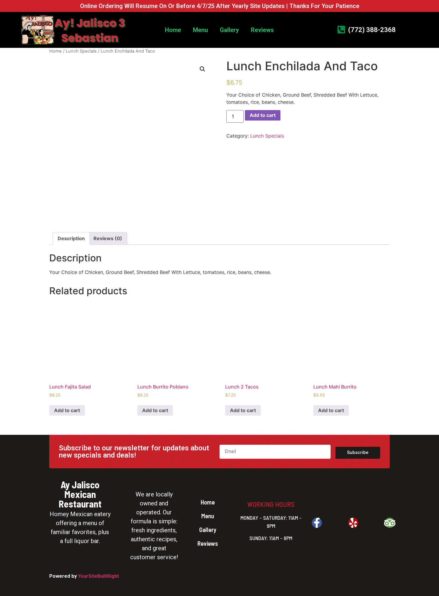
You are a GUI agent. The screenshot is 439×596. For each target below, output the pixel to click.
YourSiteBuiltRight (98, 576)
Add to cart (263, 115)
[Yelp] (353, 523)
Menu (200, 29)
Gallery (229, 29)
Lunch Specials (81, 51)
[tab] (71, 238)
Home (173, 29)
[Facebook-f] (317, 523)
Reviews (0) (107, 238)
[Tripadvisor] (390, 523)
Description (71, 238)
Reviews (262, 29)
